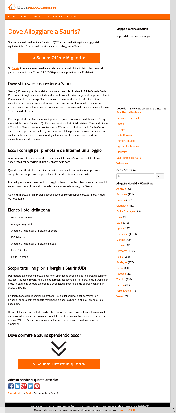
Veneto (120, 296)
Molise (120, 245)
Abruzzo (121, 188)
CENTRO (37, 16)
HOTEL (12, 16)
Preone (120, 123)
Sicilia (119, 267)
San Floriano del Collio (128, 157)
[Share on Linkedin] (17, 386)
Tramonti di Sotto (125, 140)
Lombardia (122, 234)
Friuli (119, 217)
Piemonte (121, 250)
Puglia (119, 256)
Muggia (120, 129)
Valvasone (122, 163)
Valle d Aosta (123, 290)
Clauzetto (121, 151)
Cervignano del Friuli (127, 118)
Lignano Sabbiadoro (127, 146)
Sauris (15, 68)
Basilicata (121, 194)
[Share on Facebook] (11, 386)
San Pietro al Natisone (128, 112)
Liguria (120, 228)
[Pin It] (37, 386)
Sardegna (121, 262)
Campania (122, 205)
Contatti (73, 16)
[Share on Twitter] (30, 386)
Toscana (121, 273)
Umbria (120, 285)
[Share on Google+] (24, 386)
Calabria (121, 199)
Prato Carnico (124, 135)
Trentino (120, 279)
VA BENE (132, 410)
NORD (24, 16)
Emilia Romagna (125, 211)
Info (121, 410)
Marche (120, 239)
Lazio (119, 222)
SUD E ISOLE (54, 16)
